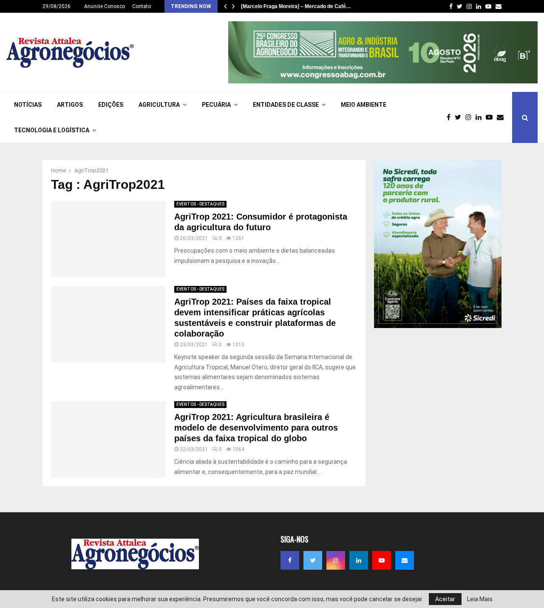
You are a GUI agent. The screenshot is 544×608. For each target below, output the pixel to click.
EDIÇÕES (110, 104)
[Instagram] (470, 117)
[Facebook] (451, 117)
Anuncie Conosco (104, 6)
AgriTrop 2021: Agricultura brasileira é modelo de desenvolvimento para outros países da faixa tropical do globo (256, 427)
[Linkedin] (481, 117)
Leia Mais (480, 599)
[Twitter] (460, 117)
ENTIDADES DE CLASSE (286, 104)
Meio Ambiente (363, 104)
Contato (141, 6)
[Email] (502, 117)
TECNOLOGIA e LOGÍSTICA (51, 130)
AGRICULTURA (159, 104)
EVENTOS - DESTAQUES (200, 204)
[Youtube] (491, 117)
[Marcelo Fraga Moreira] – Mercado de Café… (296, 6)
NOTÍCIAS (28, 104)
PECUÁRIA (216, 104)
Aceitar (445, 599)
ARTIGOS (70, 104)
